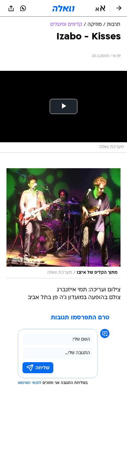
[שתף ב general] (11, 8)
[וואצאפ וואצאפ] (23, 8)
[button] (100, 8)
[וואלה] (63, 8)
